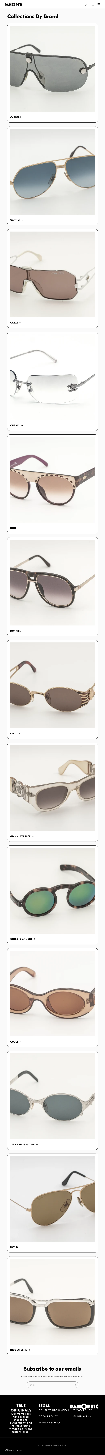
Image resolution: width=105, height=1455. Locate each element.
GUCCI (14, 1041)
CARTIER (15, 220)
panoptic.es (48, 1445)
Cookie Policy (48, 1416)
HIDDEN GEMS (18, 1349)
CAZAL (14, 322)
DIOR (13, 528)
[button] (99, 4)
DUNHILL (15, 630)
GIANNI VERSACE (20, 836)
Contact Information (54, 1410)
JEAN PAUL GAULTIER (22, 1144)
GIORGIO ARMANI (21, 939)
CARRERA (16, 117)
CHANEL (15, 425)
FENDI (13, 733)
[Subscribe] (75, 1384)
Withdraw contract (13, 1449)
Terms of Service (50, 1422)
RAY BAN (15, 1247)
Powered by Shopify (60, 1445)
